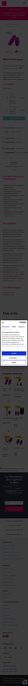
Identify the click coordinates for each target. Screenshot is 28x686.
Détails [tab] (14, 326)
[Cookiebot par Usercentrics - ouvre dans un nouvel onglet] (19, 322)
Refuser (14, 362)
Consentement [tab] (6, 326)
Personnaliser (13, 358)
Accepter (14, 353)
